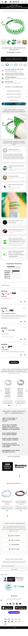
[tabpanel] (7, 65)
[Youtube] (20, 604)
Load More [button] (14, 362)
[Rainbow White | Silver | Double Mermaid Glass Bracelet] (7, 493)
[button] (8, 271)
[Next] (25, 25)
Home (4, 11)
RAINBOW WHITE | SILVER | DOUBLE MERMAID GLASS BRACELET (7, 502)
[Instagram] (13, 604)
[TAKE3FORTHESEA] (14, 104)
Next (25, 65)
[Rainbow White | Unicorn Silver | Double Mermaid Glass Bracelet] (11, 65)
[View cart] (26, 2)
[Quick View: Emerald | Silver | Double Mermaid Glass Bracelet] (7, 510)
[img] (4, 291)
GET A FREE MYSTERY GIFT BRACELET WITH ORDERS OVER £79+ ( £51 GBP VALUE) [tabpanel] (14, 6)
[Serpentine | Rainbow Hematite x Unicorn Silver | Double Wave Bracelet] (21, 493)
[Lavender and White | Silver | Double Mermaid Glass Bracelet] (20, 65)
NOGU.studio (14, 2)
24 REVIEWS (18, 52)
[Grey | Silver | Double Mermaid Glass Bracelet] (7, 65)
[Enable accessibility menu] (6, 2)
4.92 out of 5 (18, 266)
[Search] (2, 1)
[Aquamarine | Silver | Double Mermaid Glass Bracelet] (16, 65)
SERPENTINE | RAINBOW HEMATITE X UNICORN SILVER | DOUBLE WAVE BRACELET (21, 502)
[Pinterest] (17, 604)
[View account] (22, 2)
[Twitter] (10, 604)
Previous (2, 65)
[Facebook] (7, 604)
